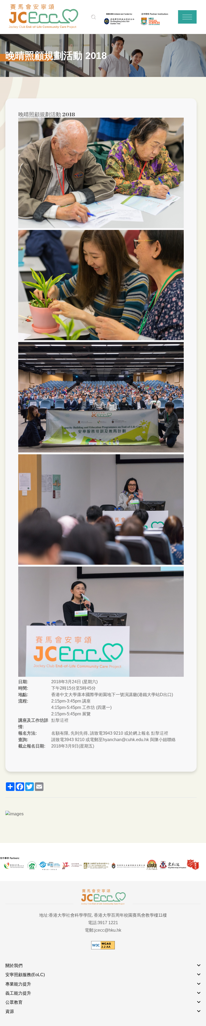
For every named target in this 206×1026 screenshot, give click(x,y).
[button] (187, 17)
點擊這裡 (59, 720)
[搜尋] (93, 17)
